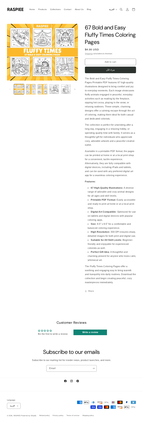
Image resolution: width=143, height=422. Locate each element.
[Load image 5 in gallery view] (66, 89)
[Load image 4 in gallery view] (54, 89)
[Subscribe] (93, 368)
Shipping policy (88, 415)
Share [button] (91, 291)
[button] (121, 9)
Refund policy (44, 415)
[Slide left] (10, 89)
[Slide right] (75, 89)
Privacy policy (58, 415)
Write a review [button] (90, 332)
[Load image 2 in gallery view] (31, 89)
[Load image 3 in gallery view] (42, 89)
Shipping (89, 54)
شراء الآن (110, 70)
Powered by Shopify (28, 415)
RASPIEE (17, 415)
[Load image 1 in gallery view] (19, 89)
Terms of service (72, 415)
